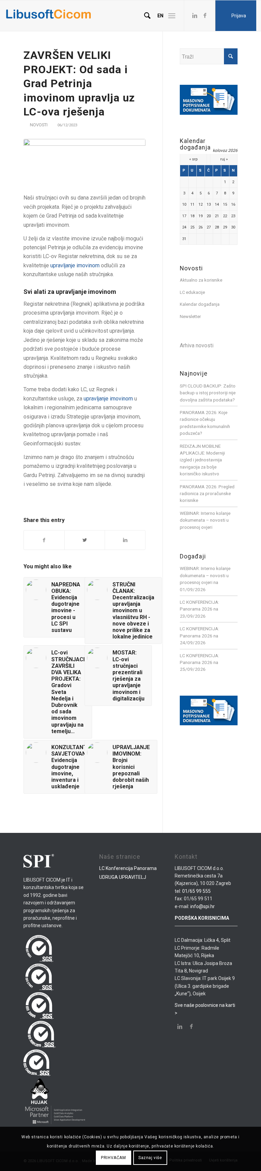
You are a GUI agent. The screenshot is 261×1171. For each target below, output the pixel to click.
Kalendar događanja (200, 304)
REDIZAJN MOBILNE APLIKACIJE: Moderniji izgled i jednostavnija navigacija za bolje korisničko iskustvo (202, 460)
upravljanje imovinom (75, 265)
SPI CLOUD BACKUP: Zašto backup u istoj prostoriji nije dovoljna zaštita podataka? (208, 392)
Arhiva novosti (196, 345)
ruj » (224, 159)
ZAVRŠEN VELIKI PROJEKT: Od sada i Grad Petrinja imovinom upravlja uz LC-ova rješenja (79, 83)
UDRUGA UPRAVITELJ (122, 877)
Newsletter (190, 316)
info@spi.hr (202, 906)
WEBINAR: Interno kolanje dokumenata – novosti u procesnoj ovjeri (205, 520)
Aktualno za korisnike (201, 280)
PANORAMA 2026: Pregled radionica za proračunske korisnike (207, 493)
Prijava (238, 15)
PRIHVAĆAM (113, 1157)
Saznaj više (150, 1157)
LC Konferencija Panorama (128, 868)
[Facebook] (205, 15)
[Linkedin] (195, 15)
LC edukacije (192, 292)
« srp (193, 159)
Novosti (39, 124)
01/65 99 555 (196, 891)
